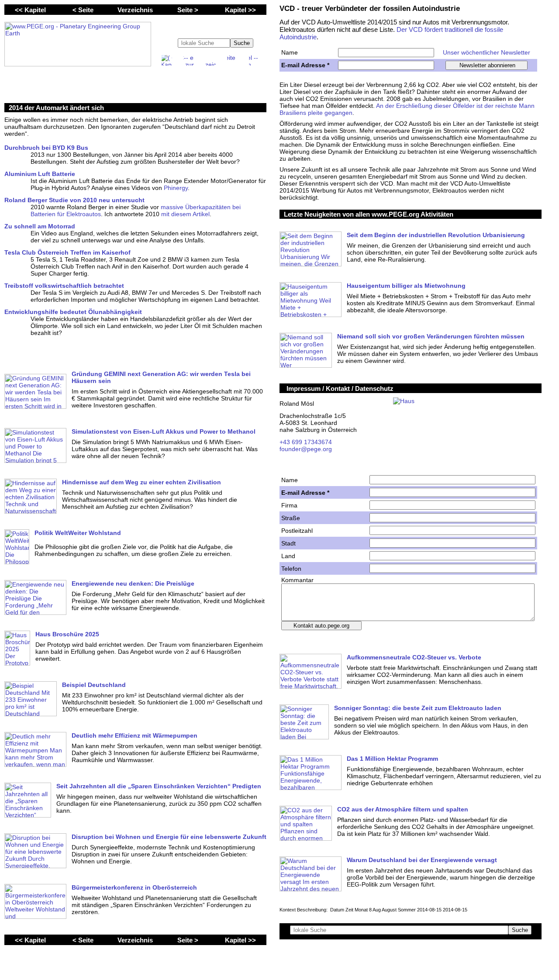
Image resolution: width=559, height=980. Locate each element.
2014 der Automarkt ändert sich (56, 107)
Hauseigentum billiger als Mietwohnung (406, 285)
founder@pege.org (306, 448)
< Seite (83, 10)
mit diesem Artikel (185, 213)
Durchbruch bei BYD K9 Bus (46, 147)
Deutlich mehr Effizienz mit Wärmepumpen (134, 735)
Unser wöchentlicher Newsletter (486, 52)
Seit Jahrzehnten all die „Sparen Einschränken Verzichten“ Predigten (158, 786)
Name (289, 52)
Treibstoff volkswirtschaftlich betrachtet (64, 285)
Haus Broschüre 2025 (67, 634)
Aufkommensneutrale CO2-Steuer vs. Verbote (414, 657)
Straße (290, 517)
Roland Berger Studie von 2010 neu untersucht (74, 200)
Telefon (291, 568)
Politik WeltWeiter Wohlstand (78, 532)
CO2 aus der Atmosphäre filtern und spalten (402, 809)
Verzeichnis (135, 10)
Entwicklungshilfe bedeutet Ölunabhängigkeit (73, 311)
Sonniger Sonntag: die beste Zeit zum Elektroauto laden (417, 707)
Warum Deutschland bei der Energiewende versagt (422, 859)
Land (288, 555)
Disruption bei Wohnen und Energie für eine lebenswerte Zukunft (169, 836)
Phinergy (176, 187)
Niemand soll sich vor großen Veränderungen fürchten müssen (430, 336)
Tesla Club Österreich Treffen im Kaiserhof (67, 252)
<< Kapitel (30, 10)
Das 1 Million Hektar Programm (392, 758)
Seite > (188, 10)
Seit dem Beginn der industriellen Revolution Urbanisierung (436, 234)
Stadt (288, 543)
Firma (289, 505)
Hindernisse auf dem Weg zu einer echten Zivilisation (141, 482)
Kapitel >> (240, 10)
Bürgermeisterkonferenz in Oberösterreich (134, 887)
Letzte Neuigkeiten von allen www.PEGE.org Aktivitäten (368, 214)
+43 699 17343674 (306, 441)
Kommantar (297, 579)
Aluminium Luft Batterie (39, 173)
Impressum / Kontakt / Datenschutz (340, 388)
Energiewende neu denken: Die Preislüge (133, 583)
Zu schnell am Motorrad (39, 226)
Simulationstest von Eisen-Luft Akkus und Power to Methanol (163, 431)
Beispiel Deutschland (94, 684)
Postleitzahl (297, 530)
